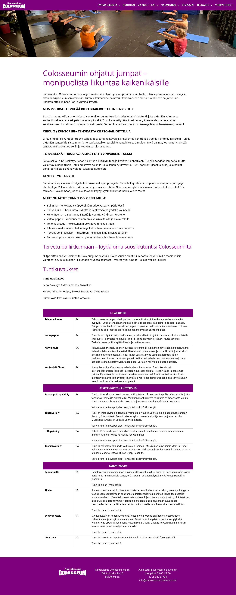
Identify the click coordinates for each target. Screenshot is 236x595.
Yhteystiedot (224, 5)
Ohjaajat (188, 5)
